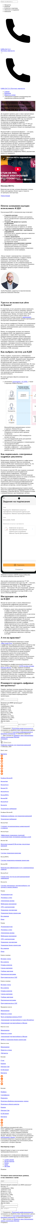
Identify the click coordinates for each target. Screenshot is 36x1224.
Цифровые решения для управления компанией (16, 745)
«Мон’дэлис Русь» (6, 643)
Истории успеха (6, 959)
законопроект (27, 317)
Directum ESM (4, 798)
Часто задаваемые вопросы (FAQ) (11, 1017)
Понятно (3, 1169)
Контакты (4, 754)
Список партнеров (6, 968)
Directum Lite (4, 805)
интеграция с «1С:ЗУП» (20, 381)
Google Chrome (9, 1159)
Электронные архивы (7, 900)
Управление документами (9, 910)
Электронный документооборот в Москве (14, 1023)
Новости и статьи (10, 95)
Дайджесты (4, 1053)
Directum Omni (4, 781)
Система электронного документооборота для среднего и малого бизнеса (15, 886)
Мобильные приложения (8, 904)
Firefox (6, 1163)
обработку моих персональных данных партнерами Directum (17, 736)
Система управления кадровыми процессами (15, 860)
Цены (2, 919)
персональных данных (8, 1137)
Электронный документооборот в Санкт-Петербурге (17, 1020)
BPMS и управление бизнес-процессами (13, 1039)
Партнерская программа (8, 974)
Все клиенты (5, 962)
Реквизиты (4, 1098)
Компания (7, 93)
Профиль (3, 1092)
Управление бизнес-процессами (11, 913)
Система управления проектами (11, 853)
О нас (2, 1060)
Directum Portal (4, 801)
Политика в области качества (10, 1104)
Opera (6, 1164)
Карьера (3, 1063)
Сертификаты (5, 1095)
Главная (6, 91)
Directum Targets (4, 784)
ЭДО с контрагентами (8, 907)
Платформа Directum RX (6, 778)
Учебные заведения (7, 971)
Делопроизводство (7, 894)
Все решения (5, 916)
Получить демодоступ (8, 50)
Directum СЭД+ (4, 788)
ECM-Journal (5, 1069)
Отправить (4, 738)
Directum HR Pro (5, 794)
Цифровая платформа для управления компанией (16, 816)
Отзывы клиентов (6, 965)
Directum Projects (5, 791)
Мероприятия (5, 1010)
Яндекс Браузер (9, 1161)
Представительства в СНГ (9, 977)
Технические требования (8, 808)
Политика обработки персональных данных (15, 1101)
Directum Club (5, 1066)
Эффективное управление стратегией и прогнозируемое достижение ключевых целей (16, 836)
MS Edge (7, 1166)
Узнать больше (5, 195)
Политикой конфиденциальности (22, 728)
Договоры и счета (6, 897)
